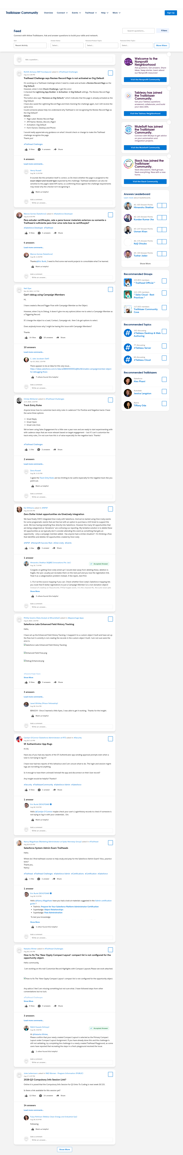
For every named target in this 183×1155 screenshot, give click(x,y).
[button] (145, 79)
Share (58, 149)
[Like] (26, 337)
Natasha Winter (30, 949)
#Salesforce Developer (63, 214)
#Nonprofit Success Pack (41, 543)
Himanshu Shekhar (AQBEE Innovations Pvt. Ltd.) (50, 562)
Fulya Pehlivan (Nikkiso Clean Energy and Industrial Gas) (53, 1117)
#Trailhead (48, 228)
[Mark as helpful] (32, 377)
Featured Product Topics (94, 41)
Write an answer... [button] (39, 203)
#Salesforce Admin (62, 784)
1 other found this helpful (47, 927)
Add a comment (36, 199)
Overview (48, 12)
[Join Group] (164, 281)
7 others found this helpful (47, 377)
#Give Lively (58, 543)
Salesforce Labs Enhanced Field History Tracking (49, 624)
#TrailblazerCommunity (43, 784)
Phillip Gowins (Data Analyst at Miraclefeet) (42, 618)
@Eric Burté (41, 261)
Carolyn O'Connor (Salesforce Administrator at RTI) (45, 738)
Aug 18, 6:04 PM (29, 511)
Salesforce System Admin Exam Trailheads (46, 847)
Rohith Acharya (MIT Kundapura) (37, 72)
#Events (68, 543)
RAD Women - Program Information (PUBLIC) (64, 1073)
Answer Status (55, 41)
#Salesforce (76, 784)
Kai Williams (29, 508)
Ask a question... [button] (32, 59)
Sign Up (171, 12)
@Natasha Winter (40, 1034)
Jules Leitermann (31, 1073)
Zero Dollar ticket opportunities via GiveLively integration (54, 514)
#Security (78, 738)
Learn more (128, 198)
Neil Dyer (27, 288)
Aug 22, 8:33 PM (29, 217)
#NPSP (45, 508)
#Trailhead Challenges (68, 72)
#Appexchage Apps (76, 618)
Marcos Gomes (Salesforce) (35, 214)
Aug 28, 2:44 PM (29, 951)
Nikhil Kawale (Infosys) (39, 1027)
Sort (15, 41)
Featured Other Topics (127, 41)
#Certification (91, 873)
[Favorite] (110, 73)
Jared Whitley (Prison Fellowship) (44, 703)
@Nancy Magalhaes (43, 900)
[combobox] (30, 43)
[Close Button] (169, 54)
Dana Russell (35, 470)
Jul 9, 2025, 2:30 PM (30, 402)
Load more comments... (34, 164)
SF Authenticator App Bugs (38, 744)
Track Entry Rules (33, 405)
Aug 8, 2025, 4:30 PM (31, 621)
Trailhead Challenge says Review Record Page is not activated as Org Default (64, 78)
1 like (31, 449)
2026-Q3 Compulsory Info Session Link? (45, 1079)
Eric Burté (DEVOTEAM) (39, 804)
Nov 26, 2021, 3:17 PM (31, 291)
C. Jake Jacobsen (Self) (39, 359)
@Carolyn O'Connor (43, 811)
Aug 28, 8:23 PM (29, 844)
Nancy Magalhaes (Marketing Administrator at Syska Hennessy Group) (53, 842)
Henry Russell (35, 170)
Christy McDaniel (31, 399)
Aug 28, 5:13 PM (29, 740)
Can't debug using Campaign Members (44, 294)
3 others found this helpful (47, 596)
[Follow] (159, 205)
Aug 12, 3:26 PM (29, 75)
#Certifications (77, 873)
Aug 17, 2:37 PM (29, 1076)
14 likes (32, 337)
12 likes (32, 1095)
